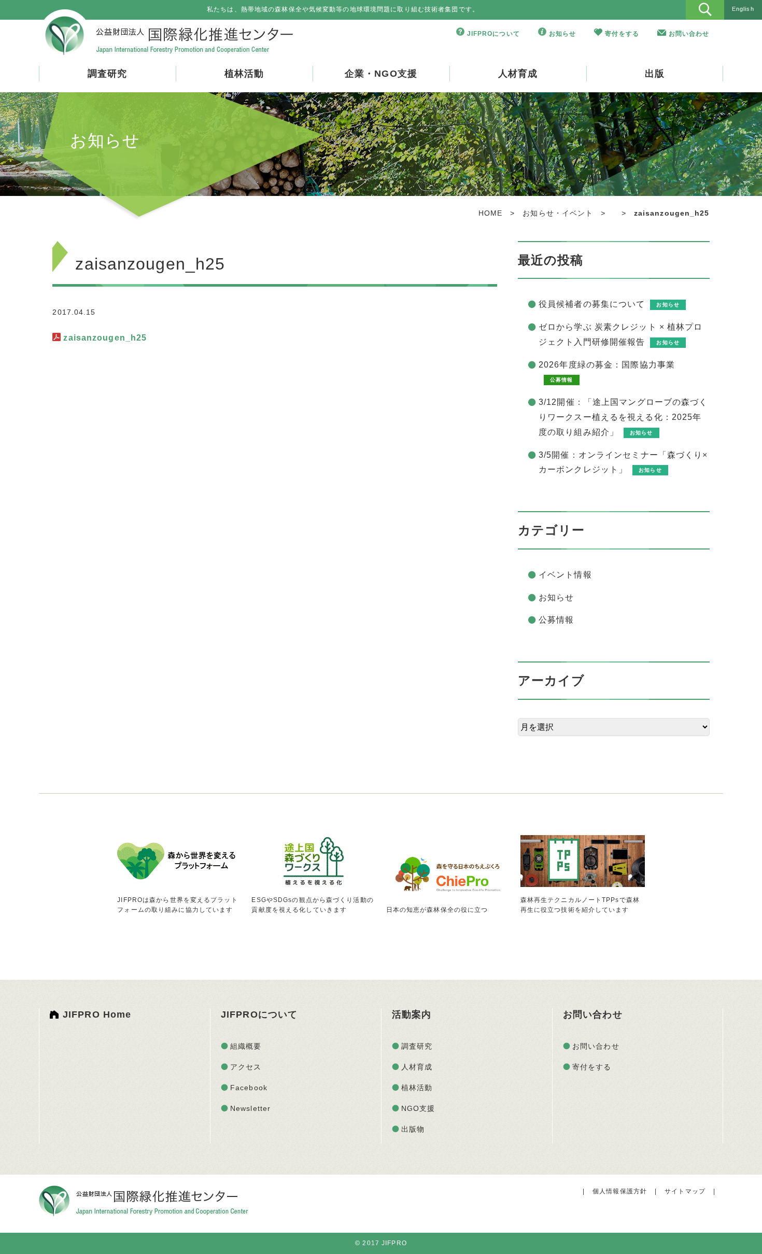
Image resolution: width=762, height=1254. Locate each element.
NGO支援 (418, 1108)
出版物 (413, 1129)
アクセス (245, 1067)
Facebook (248, 1087)
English (743, 9)
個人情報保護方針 (619, 1191)
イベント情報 (565, 574)
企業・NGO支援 (381, 73)
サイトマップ (685, 1191)
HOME (490, 213)
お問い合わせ (689, 33)
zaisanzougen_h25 (105, 337)
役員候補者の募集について (592, 304)
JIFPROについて (493, 33)
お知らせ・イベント (558, 213)
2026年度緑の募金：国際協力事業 (607, 364)
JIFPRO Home (97, 1014)
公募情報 (556, 619)
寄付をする (622, 33)
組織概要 (245, 1046)
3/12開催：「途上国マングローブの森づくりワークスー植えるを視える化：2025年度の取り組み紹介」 (623, 417)
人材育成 (518, 73)
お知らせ (562, 33)
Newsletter (250, 1108)
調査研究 (107, 73)
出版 (655, 73)
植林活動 (244, 73)
